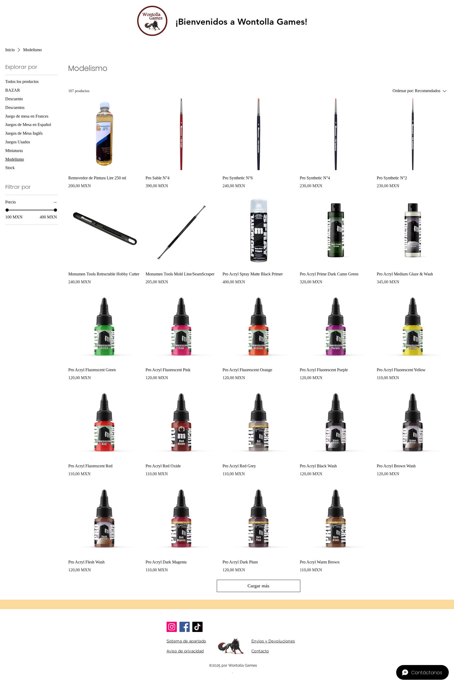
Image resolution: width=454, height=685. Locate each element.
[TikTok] (197, 627)
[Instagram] (172, 627)
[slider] (7, 210)
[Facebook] (184, 627)
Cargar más (258, 585)
